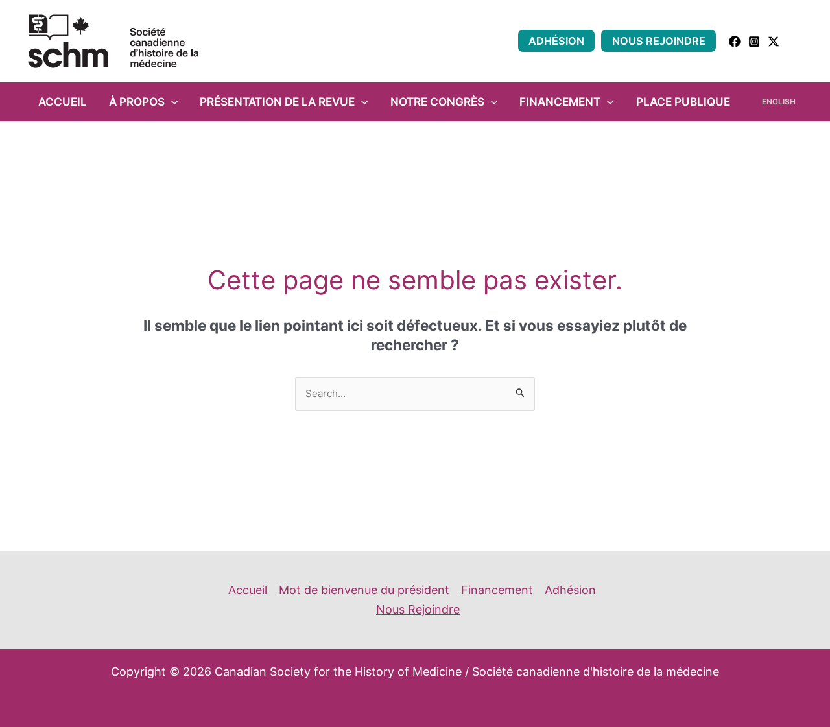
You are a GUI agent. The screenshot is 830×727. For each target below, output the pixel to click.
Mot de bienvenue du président (364, 590)
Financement (559, 101)
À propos (137, 101)
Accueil (62, 101)
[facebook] (735, 41)
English (779, 101)
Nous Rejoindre (659, 40)
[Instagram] (754, 41)
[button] (798, 41)
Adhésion (556, 40)
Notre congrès (437, 101)
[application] (171, 101)
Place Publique (683, 101)
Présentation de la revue (277, 101)
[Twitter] (773, 41)
